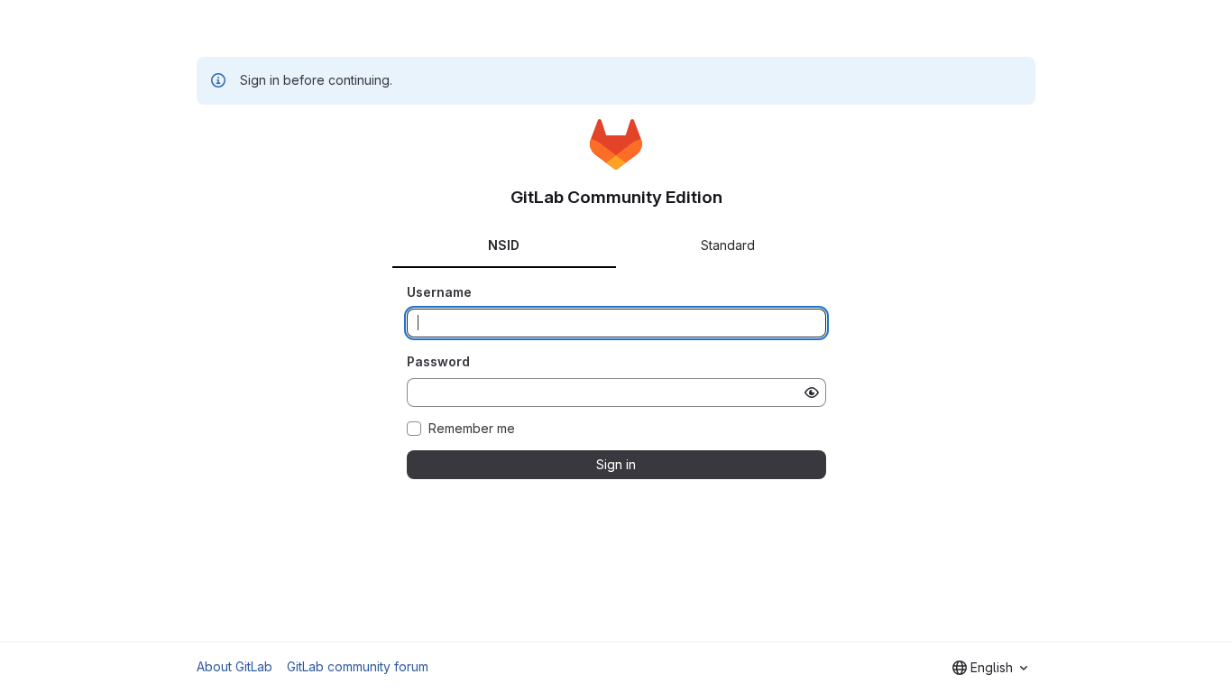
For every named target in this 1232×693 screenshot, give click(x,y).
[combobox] (989, 668)
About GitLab (234, 666)
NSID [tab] (503, 245)
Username (439, 292)
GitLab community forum (357, 666)
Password (438, 361)
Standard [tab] (728, 245)
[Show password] (811, 392)
